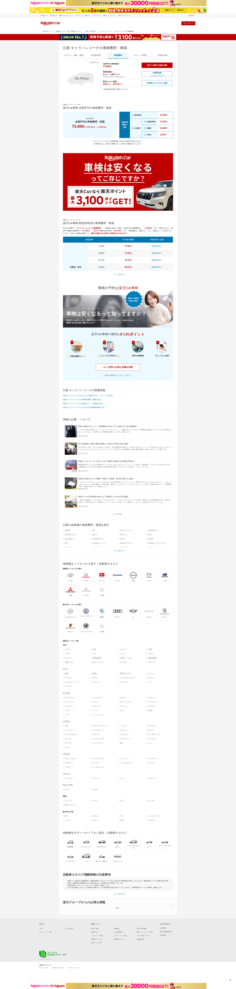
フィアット (124, 758)
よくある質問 (68, 928)
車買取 (96, 55)
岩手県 (101, 260)
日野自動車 (152, 658)
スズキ (150, 654)
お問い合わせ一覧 (58, 968)
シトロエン (69, 778)
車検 (118, 55)
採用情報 (163, 935)
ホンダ (122, 649)
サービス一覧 (43, 968)
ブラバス (123, 682)
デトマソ (151, 763)
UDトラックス (97, 662)
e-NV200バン (70, 539)
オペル (95, 678)
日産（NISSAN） (91, 31)
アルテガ (68, 686)
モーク (67, 747)
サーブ (67, 789)
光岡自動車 (96, 658)
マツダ (67, 654)
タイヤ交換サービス (143, 936)
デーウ (95, 801)
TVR (66, 726)
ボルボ (95, 789)
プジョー (95, 778)
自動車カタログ (119, 939)
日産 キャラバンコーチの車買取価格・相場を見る (82, 399)
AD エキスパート (126, 530)
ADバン (95, 535)
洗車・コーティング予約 (145, 932)
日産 (94, 649)
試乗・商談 (95, 928)
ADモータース (70, 805)
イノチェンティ (98, 767)
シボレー (151, 697)
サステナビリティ (74, 968)
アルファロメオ (71, 758)
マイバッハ (96, 682)
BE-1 (150, 535)
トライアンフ (97, 743)
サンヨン (151, 801)
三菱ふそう (69, 662)
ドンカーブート (154, 816)
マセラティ (69, 763)
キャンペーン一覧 (45, 932)
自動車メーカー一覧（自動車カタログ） (69, 31)
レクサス (123, 662)
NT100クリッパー (99, 543)
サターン (123, 697)
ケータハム (124, 734)
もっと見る (117, 514)
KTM (122, 820)
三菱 (149, 649)
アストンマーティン (100, 726)
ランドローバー (98, 730)
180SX (67, 530)
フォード (95, 702)
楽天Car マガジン (97, 939)
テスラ (67, 710)
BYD (66, 816)
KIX (66, 543)
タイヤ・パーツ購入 (120, 936)
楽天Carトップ (48, 31)
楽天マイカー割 (96, 943)
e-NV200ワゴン (98, 539)
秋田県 (101, 267)
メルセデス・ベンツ (72, 682)
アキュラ (151, 662)
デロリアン (96, 706)
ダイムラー (152, 726)
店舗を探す (156, 246)
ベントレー (69, 730)
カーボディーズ (154, 734)
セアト (95, 820)
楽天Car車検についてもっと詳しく (118, 375)
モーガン (68, 739)
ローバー (151, 730)
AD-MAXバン (153, 530)
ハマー (67, 715)
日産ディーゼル (126, 658)
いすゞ (95, 654)
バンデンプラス (98, 739)
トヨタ (67, 649)
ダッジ (122, 710)
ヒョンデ (68, 801)
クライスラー (97, 697)
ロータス (123, 730)
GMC (150, 710)
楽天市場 (191, 15)
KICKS (150, 539)
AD (93, 530)
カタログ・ (73, 55)
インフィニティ (98, 715)
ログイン (189, 23)
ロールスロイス (71, 734)
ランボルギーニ (126, 763)
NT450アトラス (126, 543)
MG (121, 743)
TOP (40, 928)
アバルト (68, 767)
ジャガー (123, 726)
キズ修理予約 (118, 932)
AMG (67, 673)
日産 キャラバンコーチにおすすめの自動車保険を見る (84, 407)
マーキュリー (153, 702)
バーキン (68, 820)
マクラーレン (125, 739)
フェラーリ (152, 758)
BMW (94, 673)
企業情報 (163, 928)
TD (121, 816)
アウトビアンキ (98, 758)
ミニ (149, 682)
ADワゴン (124, 535)
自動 (162, 55)
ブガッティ (152, 778)
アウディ (68, 678)
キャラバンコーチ (106, 31)
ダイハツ (68, 658)
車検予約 (94, 932)
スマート (151, 673)
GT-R (122, 539)
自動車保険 (140, 939)
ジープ (95, 710)
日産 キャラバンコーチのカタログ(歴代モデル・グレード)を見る (88, 396)
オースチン (152, 739)
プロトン (95, 816)
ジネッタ (95, 734)
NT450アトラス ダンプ (157, 543)
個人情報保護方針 (166, 931)
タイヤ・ (140, 55)
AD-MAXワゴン (70, 535)
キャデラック (70, 697)
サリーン (123, 706)
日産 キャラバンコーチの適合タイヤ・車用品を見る (83, 403)
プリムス (151, 706)
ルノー (122, 778)
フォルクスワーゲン (128, 678)
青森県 (101, 253)
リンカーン (69, 706)
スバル (122, 654)
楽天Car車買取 (142, 928)
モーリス (68, 743)
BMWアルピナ (125, 673)
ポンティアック (126, 702)
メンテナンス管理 (97, 936)
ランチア (95, 763)
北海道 (101, 246)
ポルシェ (151, 678)
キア (122, 801)
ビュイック (69, 702)
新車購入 (117, 928)
